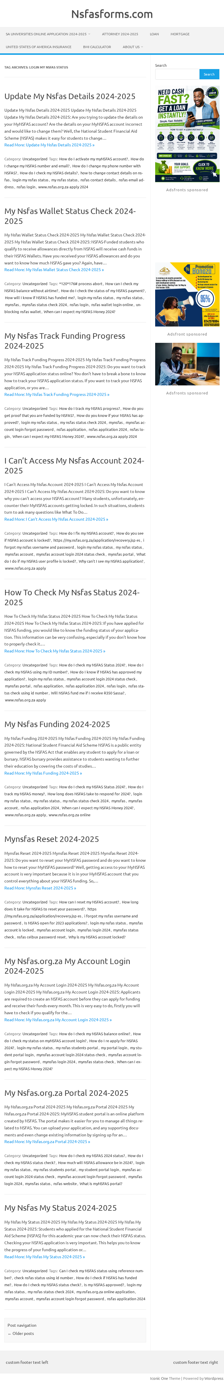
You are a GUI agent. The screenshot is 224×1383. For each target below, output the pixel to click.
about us (131, 46)
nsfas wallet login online (112, 304)
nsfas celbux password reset (41, 936)
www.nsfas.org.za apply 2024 (63, 186)
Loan (154, 33)
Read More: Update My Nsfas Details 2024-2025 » (49, 144)
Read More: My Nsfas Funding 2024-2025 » (43, 772)
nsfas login (26, 186)
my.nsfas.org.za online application (105, 1291)
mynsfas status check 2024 (44, 304)
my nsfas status (64, 179)
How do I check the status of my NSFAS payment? (102, 290)
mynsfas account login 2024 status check (70, 554)
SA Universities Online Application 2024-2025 (46, 33)
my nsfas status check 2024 (83, 422)
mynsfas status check (96, 1061)
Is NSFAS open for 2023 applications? (55, 922)
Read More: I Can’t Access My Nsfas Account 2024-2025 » (56, 519)
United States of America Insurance (38, 46)
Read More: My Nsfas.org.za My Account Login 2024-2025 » (58, 1019)
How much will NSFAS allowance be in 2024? (95, 1162)
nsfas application (71, 429)
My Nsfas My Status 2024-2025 (60, 1207)
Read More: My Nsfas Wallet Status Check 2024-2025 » (54, 269)
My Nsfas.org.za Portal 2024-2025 (66, 1093)
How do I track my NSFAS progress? (89, 408)
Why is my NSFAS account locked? (97, 936)
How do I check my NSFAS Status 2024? (92, 664)
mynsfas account (19, 554)
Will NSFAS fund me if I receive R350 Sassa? (87, 692)
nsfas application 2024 (108, 429)
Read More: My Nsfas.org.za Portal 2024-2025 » (47, 1141)
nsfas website (65, 1183)
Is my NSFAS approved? (104, 1284)
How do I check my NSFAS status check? (47, 1284)
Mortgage (180, 33)
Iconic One (159, 1378)
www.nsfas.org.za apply (25, 568)
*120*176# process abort (80, 283)
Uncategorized (35, 158)
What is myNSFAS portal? (101, 1183)
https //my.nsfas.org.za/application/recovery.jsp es (96, 540)
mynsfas (12, 304)
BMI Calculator (97, 46)
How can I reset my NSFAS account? (89, 901)
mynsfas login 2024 (94, 929)
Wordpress (213, 1378)
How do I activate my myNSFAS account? (93, 158)
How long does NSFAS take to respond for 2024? (89, 793)
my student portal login (99, 1169)
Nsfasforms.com (112, 13)
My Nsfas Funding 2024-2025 (57, 724)
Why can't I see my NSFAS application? (111, 561)
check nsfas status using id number (43, 1277)
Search (161, 65)
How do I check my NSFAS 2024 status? (92, 1155)
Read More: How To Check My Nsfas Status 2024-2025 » (54, 650)
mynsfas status (37, 1183)
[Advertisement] (187, 227)
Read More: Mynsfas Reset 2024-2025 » (40, 887)
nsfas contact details (98, 179)
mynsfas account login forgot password (91, 1176)
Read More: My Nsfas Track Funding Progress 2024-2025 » (56, 394)
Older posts (21, 1333)
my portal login (114, 1047)
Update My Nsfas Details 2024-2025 (70, 96)
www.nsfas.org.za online (69, 814)
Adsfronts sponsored (187, 189)
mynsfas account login (56, 929)
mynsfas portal (121, 554)
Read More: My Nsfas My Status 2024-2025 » (44, 1256)
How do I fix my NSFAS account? (86, 533)
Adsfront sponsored (187, 333)
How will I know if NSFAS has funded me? (40, 297)
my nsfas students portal (77, 1047)
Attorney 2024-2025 (120, 33)
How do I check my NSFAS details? (49, 172)
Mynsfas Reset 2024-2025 (51, 839)
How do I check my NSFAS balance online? (94, 1033)
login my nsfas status (30, 179)
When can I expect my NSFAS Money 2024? (79, 311)
